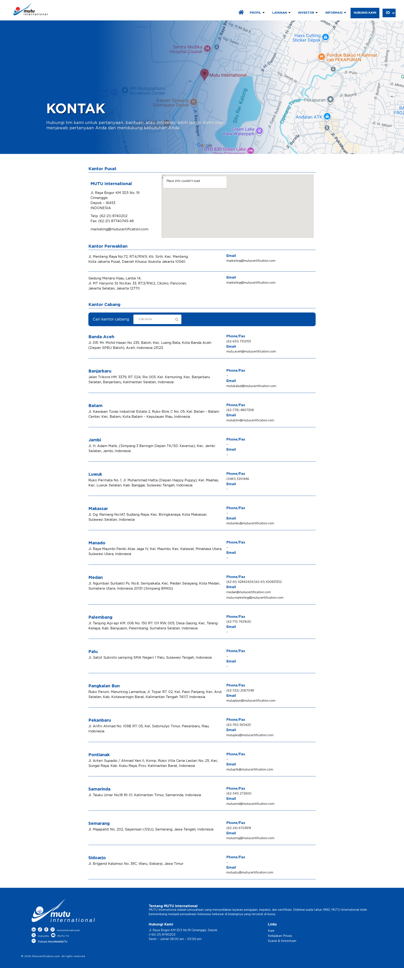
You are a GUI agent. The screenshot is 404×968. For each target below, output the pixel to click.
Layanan (279, 12)
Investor (306, 12)
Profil (255, 12)
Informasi (334, 12)
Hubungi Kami (365, 12)
